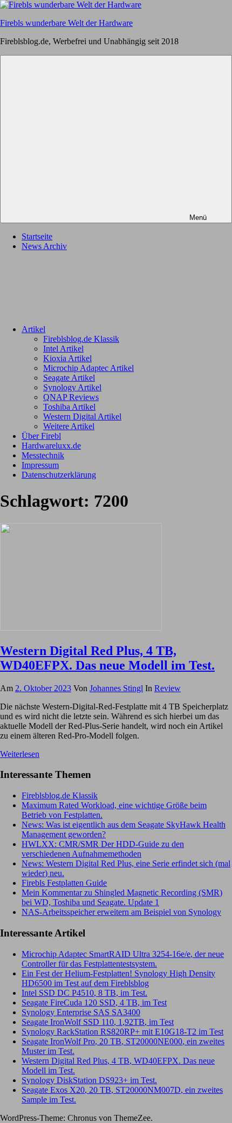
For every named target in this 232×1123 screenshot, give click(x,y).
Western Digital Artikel (82, 416)
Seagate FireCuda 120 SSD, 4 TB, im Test (94, 1002)
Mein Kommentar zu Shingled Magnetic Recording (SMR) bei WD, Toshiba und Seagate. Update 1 (122, 897)
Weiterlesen (19, 754)
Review (167, 688)
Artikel (33, 329)
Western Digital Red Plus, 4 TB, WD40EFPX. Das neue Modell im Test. (107, 658)
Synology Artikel (72, 387)
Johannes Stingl (116, 688)
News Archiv (44, 246)
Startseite (37, 236)
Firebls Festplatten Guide (64, 882)
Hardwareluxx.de (51, 445)
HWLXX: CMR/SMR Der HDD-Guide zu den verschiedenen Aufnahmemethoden (103, 848)
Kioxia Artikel (67, 358)
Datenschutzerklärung (59, 474)
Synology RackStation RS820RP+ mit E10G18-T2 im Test (122, 1031)
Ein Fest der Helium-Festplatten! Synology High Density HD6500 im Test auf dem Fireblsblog (118, 978)
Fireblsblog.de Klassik (81, 338)
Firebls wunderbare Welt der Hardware (66, 22)
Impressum (40, 465)
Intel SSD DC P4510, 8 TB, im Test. (84, 992)
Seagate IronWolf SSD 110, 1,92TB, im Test (98, 1021)
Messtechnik (43, 455)
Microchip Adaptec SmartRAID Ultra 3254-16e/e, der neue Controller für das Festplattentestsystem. (123, 958)
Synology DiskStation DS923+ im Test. (89, 1080)
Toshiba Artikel (69, 406)
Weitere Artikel (68, 426)
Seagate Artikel (69, 377)
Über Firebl (41, 435)
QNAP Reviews (71, 397)
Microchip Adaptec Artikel (88, 368)
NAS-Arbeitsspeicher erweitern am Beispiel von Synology (121, 912)
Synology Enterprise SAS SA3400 (81, 1012)
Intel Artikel (63, 348)
